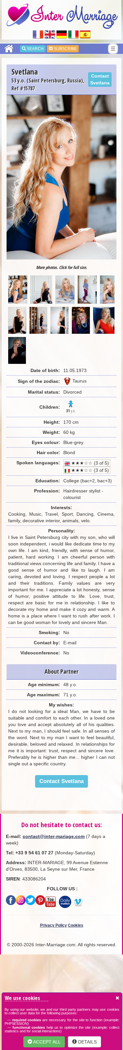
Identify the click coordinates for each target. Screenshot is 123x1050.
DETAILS (87, 1041)
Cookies (75, 925)
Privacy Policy (53, 925)
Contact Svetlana (100, 79)
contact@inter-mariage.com (54, 836)
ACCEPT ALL (46, 1041)
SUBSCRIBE (65, 48)
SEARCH (35, 48)
